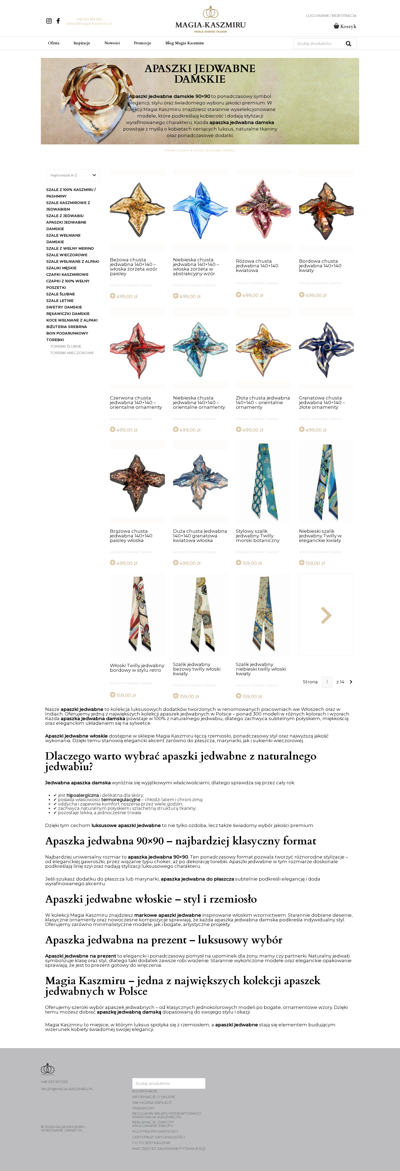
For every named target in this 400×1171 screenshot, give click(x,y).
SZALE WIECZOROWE (66, 255)
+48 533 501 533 (89, 19)
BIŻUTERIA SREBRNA (66, 326)
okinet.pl (73, 1130)
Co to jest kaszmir (151, 1143)
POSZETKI (56, 287)
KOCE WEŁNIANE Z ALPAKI (71, 320)
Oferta (53, 43)
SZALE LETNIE (59, 300)
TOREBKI (55, 339)
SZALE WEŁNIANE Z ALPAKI (72, 261)
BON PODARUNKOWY (67, 333)
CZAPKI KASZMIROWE (67, 274)
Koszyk (347, 26)
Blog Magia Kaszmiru (184, 43)
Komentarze (144, 1091)
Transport (143, 1108)
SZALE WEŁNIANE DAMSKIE (63, 238)
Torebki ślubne (65, 346)
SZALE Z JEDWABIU (65, 215)
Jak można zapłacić (152, 1102)
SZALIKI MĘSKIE (61, 268)
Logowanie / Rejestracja (331, 15)
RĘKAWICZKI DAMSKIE (68, 313)
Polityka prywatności (155, 1131)
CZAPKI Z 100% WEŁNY (68, 281)
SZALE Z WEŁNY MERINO (70, 248)
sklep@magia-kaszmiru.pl (89, 23)
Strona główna (176, 150)
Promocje (142, 43)
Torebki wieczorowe (72, 353)
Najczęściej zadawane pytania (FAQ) (168, 1148)
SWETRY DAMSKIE (64, 307)
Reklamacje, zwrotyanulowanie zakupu (153, 1123)
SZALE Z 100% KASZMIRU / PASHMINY (71, 192)
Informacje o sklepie (153, 1097)
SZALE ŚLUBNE (60, 294)
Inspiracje (81, 43)
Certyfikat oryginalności (158, 1137)
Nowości (112, 43)
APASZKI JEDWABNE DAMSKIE (214, 150)
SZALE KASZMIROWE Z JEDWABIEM (68, 205)
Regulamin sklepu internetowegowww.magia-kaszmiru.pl (166, 1115)
